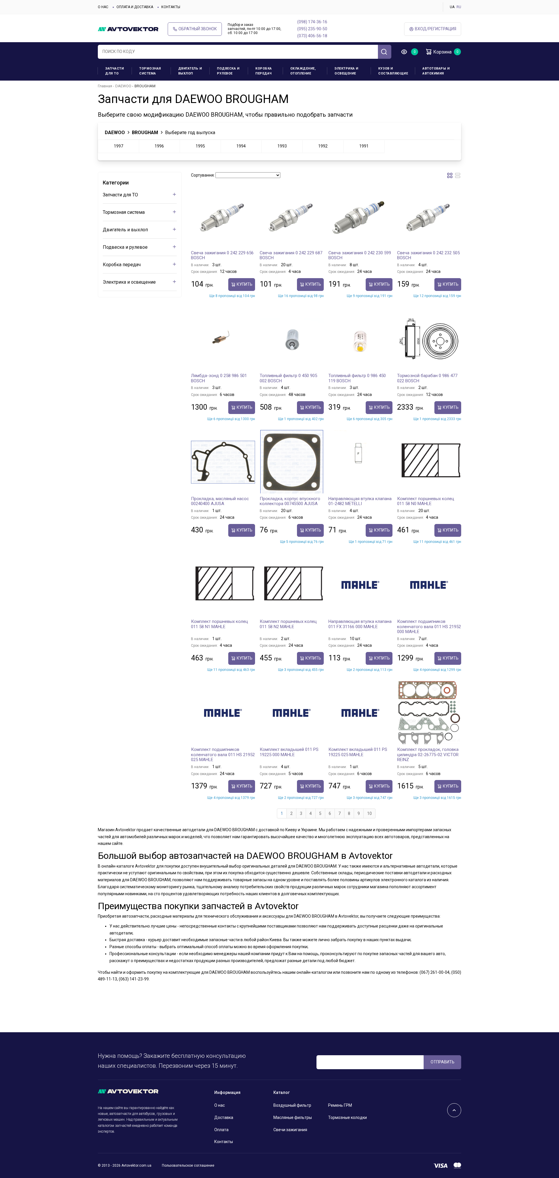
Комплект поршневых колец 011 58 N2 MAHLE (288, 624)
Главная (105, 86)
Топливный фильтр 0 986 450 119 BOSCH (357, 378)
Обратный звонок (197, 28)
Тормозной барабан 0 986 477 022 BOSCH (427, 378)
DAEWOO (123, 86)
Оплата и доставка (134, 7)
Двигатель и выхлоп (190, 71)
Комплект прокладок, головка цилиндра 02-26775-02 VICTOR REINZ (428, 754)
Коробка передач (263, 71)
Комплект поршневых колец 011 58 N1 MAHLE (219, 624)
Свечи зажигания (290, 1129)
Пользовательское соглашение (188, 1165)
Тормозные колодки (347, 1117)
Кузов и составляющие (393, 71)
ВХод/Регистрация (435, 28)
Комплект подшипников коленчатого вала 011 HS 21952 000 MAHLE (429, 626)
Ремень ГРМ (340, 1105)
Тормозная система (150, 71)
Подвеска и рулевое (228, 71)
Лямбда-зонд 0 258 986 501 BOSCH (219, 378)
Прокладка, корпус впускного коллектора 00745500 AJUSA (290, 501)
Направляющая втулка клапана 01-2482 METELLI (360, 501)
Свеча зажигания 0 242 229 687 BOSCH (291, 255)
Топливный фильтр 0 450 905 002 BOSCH (288, 378)
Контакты (170, 7)
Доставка (223, 1117)
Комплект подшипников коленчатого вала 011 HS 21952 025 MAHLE (223, 754)
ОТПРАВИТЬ (442, 1062)
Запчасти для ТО (114, 71)
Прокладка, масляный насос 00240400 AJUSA (220, 501)
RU (459, 7)
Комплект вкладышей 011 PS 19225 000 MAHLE (289, 752)
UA (452, 7)
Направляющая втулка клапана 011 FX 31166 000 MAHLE (360, 624)
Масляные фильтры (292, 1117)
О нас (103, 7)
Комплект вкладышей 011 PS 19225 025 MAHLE (357, 752)
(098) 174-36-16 (312, 21)
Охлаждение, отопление (303, 71)
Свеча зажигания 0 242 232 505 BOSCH (428, 255)
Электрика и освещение (346, 71)
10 (369, 813)
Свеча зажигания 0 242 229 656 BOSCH (222, 255)
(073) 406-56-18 (312, 35)
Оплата (221, 1129)
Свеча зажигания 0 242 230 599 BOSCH (359, 255)
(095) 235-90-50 (312, 28)
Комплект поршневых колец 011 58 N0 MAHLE (425, 501)
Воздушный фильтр (292, 1105)
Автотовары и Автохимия (436, 71)
